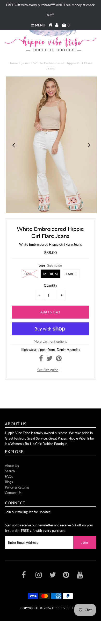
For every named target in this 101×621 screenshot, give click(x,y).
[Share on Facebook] (41, 359)
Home (13, 63)
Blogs (9, 482)
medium (50, 274)
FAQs (9, 476)
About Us (12, 466)
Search (10, 471)
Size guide (54, 265)
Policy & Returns (17, 487)
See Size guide (47, 370)
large (71, 274)
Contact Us (13, 493)
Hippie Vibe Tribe (66, 608)
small (29, 274)
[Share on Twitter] (49, 359)
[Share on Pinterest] (59, 359)
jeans (25, 63)
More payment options (50, 341)
